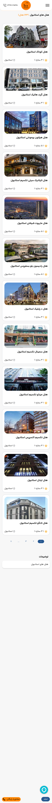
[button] (45, 799)
